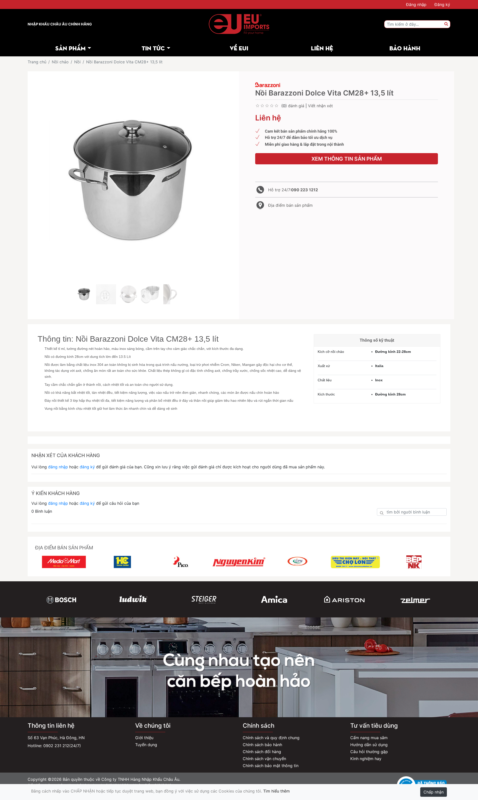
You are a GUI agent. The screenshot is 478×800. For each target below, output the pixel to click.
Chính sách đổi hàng (262, 751)
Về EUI (239, 48)
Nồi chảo (60, 61)
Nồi (77, 61)
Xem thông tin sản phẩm (346, 159)
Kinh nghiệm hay (365, 758)
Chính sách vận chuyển (264, 758)
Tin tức (153, 48)
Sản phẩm (70, 48)
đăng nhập (58, 466)
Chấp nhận (433, 792)
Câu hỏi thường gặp (369, 751)
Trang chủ (37, 61)
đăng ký (87, 466)
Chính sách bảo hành (262, 744)
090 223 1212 (304, 189)
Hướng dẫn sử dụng (369, 744)
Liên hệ (322, 48)
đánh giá (296, 105)
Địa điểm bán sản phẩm (290, 205)
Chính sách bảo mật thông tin (271, 765)
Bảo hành (404, 48)
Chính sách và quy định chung (271, 737)
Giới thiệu (144, 737)
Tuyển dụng (146, 744)
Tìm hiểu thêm (276, 791)
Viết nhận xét (320, 105)
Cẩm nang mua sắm (369, 737)
